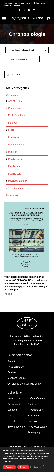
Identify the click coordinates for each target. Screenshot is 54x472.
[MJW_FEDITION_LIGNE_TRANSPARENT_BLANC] (27, 18)
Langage (13, 122)
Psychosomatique (17, 181)
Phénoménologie (17, 144)
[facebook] (20, 10)
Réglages (37, 467)
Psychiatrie (14, 166)
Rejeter (23, 467)
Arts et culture (15, 101)
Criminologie (15, 108)
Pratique (12, 152)
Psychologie (14, 173)
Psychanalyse (15, 159)
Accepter (9, 467)
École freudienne (17, 115)
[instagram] (25, 10)
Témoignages (15, 188)
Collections (12, 95)
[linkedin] (29, 10)
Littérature (13, 137)
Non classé (12, 195)
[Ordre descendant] (46, 50)
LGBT (11, 130)
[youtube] (34, 10)
